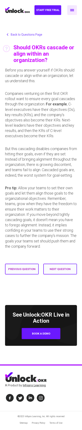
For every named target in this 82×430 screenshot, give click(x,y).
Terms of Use (55, 423)
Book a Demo (41, 333)
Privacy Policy (38, 423)
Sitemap (24, 423)
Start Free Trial (48, 10)
